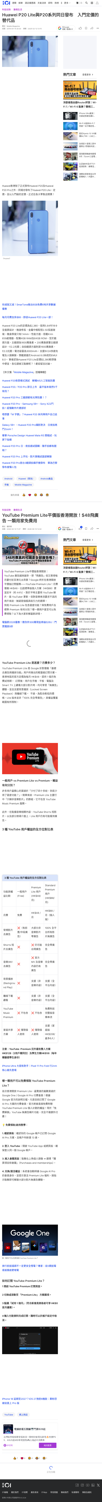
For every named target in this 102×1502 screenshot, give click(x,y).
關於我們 (15, 1492)
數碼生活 (18, 9)
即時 (50, 3)
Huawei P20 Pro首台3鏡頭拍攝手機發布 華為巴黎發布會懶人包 (29, 464)
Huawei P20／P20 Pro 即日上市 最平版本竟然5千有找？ (30, 389)
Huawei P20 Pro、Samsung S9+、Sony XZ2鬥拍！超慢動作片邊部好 (28, 405)
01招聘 (25, 1492)
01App (44, 1492)
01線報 (5, 1492)
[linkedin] (93, 1485)
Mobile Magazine (23, 372)
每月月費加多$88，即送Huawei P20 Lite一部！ (27, 317)
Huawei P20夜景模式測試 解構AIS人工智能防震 (28, 380)
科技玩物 (6, 9)
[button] (86, 28)
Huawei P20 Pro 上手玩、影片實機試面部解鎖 (27, 456)
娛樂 (20, 3)
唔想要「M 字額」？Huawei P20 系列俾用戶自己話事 (29, 416)
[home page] (6, 3)
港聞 (14, 3)
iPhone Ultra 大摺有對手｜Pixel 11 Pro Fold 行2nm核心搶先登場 (29, 1067)
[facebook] (77, 1485)
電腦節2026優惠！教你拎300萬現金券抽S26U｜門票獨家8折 (29, 624)
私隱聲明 (75, 1492)
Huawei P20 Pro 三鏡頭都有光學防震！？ (24, 397)
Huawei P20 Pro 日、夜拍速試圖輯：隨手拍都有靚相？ (29, 448)
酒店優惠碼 (30, 3)
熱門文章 (69, 74)
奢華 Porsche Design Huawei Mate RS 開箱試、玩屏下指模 (29, 437)
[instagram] (82, 1485)
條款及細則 (87, 1492)
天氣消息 (42, 3)
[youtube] (87, 1485)
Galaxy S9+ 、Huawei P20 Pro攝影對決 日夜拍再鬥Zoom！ (29, 427)
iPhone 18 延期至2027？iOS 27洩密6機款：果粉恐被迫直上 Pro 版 (29, 1401)
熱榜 (57, 3)
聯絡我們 (64, 1492)
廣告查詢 (34, 1492)
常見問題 (54, 1492)
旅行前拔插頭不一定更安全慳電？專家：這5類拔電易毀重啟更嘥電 (29, 1268)
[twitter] (98, 1485)
